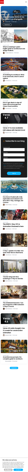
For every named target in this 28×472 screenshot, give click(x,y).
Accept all (18, 469)
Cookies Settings (8, 469)
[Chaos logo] (2, 2)
